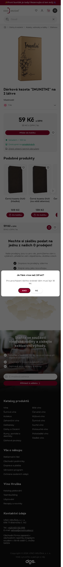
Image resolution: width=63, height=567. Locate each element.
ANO (24, 290)
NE (36, 290)
